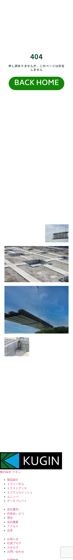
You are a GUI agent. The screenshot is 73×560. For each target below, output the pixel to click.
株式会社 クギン (10, 472)
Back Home (36, 83)
